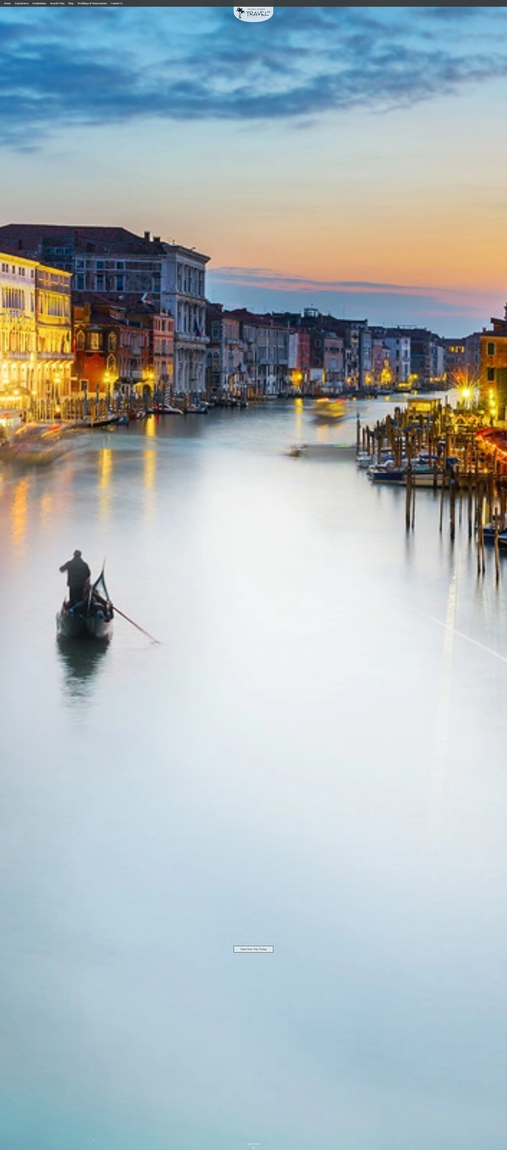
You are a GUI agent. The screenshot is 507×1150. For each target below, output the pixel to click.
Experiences (22, 3)
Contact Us (117, 3)
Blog (71, 3)
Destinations (39, 3)
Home (7, 3)
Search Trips (57, 3)
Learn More (253, 1143)
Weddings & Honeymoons (92, 3)
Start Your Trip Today (253, 949)
